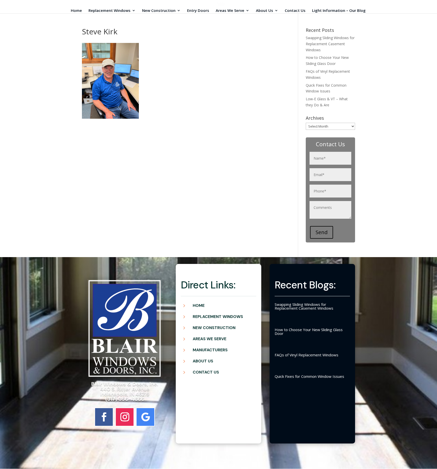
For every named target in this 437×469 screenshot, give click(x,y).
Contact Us (295, 11)
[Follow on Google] (145, 417)
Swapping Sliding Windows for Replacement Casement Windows (330, 43)
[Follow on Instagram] (124, 417)
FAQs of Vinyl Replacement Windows (306, 354)
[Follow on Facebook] (104, 417)
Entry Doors (198, 11)
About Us (264, 11)
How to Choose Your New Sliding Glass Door (309, 331)
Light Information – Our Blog (339, 11)
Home (76, 11)
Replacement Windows (109, 11)
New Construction (159, 11)
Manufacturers (210, 350)
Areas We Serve (230, 11)
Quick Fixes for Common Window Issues (309, 376)
